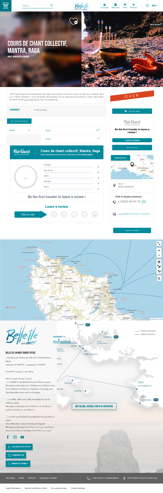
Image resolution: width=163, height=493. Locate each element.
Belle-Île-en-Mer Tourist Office (20, 353)
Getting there (120, 157)
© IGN (151, 178)
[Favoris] (147, 6)
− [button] (159, 255)
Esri (156, 319)
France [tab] (57, 337)
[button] (154, 6)
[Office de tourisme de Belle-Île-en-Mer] (22, 334)
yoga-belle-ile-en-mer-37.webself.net (135, 213)
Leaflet (145, 178)
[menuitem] (81, 5)
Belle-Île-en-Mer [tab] (62, 342)
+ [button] (159, 250)
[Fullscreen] (159, 243)
